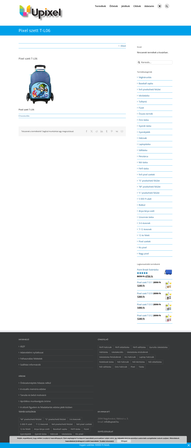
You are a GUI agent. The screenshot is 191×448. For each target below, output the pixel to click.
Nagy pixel (144, 253)
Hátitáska (103, 352)
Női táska (143, 162)
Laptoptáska (144, 144)
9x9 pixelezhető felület (150, 89)
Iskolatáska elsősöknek (137, 352)
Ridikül (142, 205)
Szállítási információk (30, 364)
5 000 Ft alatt (145, 198)
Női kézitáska (138, 362)
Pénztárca (143, 156)
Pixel (133, 367)
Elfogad (124, 441)
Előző (123, 45)
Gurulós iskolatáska (158, 347)
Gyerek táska (145, 125)
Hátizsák (143, 138)
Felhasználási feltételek (31, 358)
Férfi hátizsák (105, 347)
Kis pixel (143, 247)
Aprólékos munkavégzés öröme (35, 401)
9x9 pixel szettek (147, 174)
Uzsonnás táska (146, 217)
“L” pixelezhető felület (149, 192)
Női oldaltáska (155, 362)
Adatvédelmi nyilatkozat (31, 352)
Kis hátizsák (130, 357)
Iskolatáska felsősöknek (110, 357)
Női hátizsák (123, 362)
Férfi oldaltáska (122, 347)
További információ (107, 441)
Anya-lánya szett (146, 211)
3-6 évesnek (144, 223)
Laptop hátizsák (146, 357)
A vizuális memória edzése (33, 389)
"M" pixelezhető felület (149, 186)
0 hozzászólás (24, 116)
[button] (167, 6)
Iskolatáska (144, 95)
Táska (141, 367)
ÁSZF (22, 346)
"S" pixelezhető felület (149, 180)
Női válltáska (105, 367)
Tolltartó (143, 101)
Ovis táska (144, 119)
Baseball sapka (146, 83)
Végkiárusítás (145, 77)
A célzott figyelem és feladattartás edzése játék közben (46, 407)
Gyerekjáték (144, 132)
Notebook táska (106, 362)
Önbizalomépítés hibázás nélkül (35, 383)
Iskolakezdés (117, 352)
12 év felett (144, 235)
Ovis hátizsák (121, 367)
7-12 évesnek (145, 229)
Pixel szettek (145, 241)
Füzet (141, 107)
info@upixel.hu (111, 421)
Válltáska (143, 150)
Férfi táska (144, 168)
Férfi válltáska (139, 347)
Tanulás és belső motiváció (33, 395)
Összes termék (146, 113)
